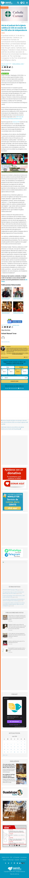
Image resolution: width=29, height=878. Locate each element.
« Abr (4, 755)
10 (24, 744)
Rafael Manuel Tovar (18, 63)
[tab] (9, 827)
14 (14, 746)
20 (11, 749)
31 (24, 752)
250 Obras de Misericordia (15, 118)
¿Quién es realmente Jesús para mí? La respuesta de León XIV (16, 642)
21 (14, 749)
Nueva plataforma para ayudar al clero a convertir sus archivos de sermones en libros (16, 649)
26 (7, 752)
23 (21, 749)
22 (17, 749)
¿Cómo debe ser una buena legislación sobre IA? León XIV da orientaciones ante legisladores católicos (16, 635)
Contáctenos (23, 859)
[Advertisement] (14, 408)
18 (4, 749)
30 (21, 752)
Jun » (6, 755)
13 (11, 746)
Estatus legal (11, 859)
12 (7, 746)
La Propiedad (16, 857)
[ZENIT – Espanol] (8, 2)
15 (17, 746)
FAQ (11, 857)
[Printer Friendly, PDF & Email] (5, 73)
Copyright (17, 859)
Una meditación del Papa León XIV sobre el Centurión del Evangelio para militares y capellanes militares (9, 777)
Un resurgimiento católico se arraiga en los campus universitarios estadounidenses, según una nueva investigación (14, 604)
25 (4, 752)
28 (14, 752)
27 (11, 752)
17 (24, 746)
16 (21, 746)
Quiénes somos (5, 857)
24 (24, 749)
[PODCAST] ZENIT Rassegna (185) (10, 589)
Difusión (5, 859)
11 (4, 746)
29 (17, 752)
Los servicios (23, 857)
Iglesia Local (4, 7)
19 (7, 749)
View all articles (5, 342)
